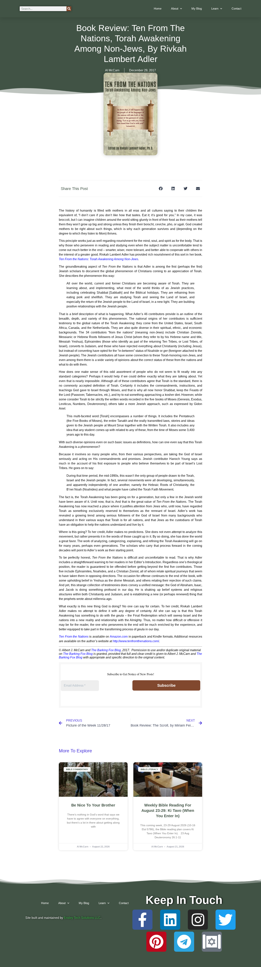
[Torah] (212, 942)
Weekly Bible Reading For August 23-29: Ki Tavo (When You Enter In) (167, 810)
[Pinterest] (156, 942)
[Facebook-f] (142, 920)
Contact (236, 8)
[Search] (68, 8)
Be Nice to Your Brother (93, 805)
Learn (214, 8)
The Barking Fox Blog (106, 650)
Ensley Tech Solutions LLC (82, 917)
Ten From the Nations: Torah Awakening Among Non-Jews (98, 259)
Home (157, 8)
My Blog (196, 8)
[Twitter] (226, 920)
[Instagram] (198, 920)
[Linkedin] (170, 920)
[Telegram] (184, 942)
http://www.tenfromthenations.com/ (136, 641)
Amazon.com (119, 636)
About (174, 8)
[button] (160, 188)
